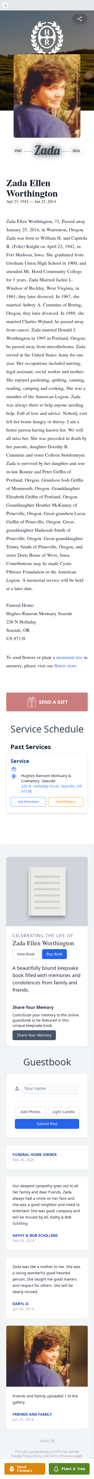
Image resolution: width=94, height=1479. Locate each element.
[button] (47, 1356)
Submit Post (47, 1123)
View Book (25, 953)
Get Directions (28, 801)
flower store (65, 665)
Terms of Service (61, 1456)
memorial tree (69, 657)
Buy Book (54, 953)
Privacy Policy (32, 1456)
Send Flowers (65, 801)
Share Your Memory (34, 1035)
